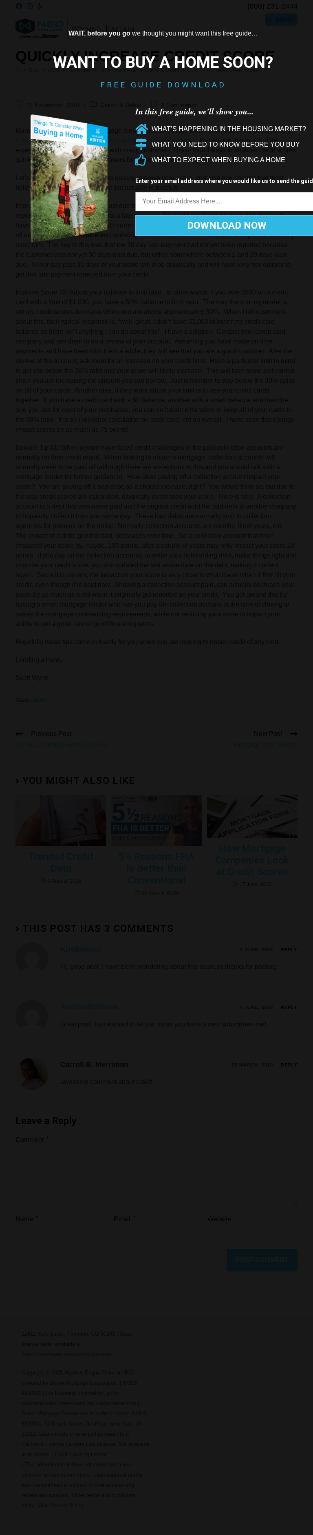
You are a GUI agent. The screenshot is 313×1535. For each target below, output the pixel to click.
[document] (156, 767)
